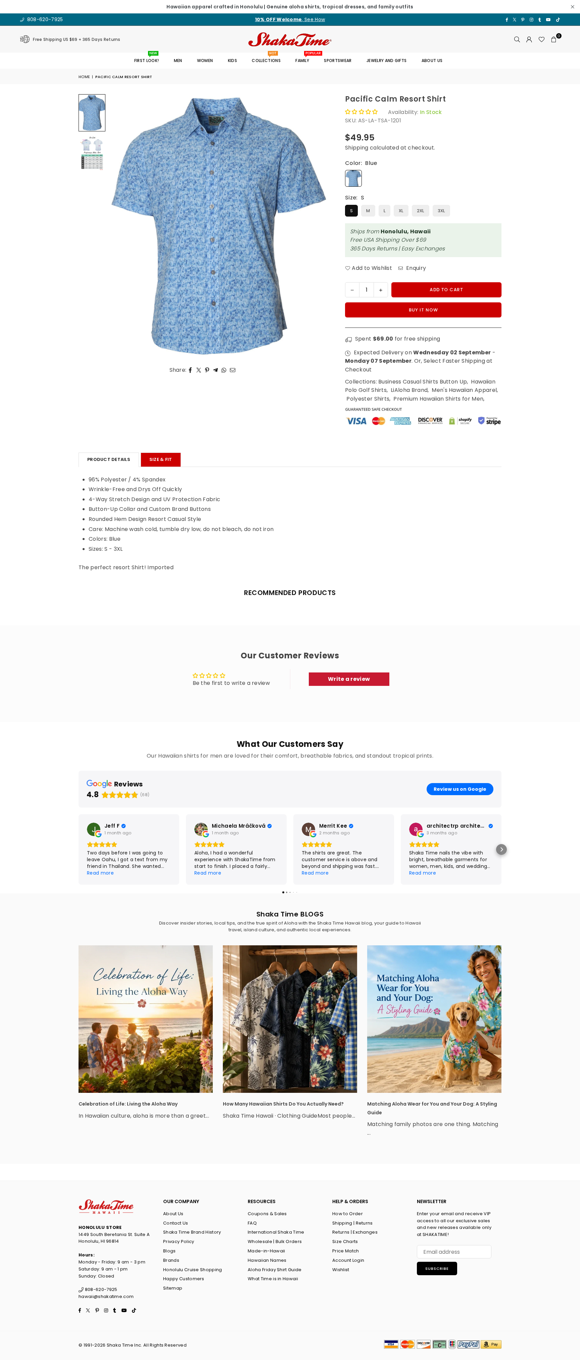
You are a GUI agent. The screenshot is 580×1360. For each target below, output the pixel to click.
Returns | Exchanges (355, 1232)
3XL (441, 211)
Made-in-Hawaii (266, 1251)
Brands (171, 1260)
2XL (420, 211)
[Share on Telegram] (215, 370)
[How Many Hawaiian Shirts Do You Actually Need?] (290, 1019)
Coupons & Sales (267, 1213)
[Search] (517, 39)
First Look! (146, 58)
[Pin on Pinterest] (207, 370)
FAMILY (304, 58)
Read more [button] (100, 873)
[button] (554, 39)
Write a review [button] (349, 679)
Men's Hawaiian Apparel (464, 390)
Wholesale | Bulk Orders (275, 1241)
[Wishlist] (541, 39)
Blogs (169, 1251)
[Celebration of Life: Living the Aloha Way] (146, 1019)
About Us (173, 1213)
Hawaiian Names (267, 1260)
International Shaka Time (276, 1232)
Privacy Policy (178, 1241)
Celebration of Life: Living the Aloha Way (128, 1104)
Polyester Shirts (367, 399)
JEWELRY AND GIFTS (386, 60)
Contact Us (175, 1223)
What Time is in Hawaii (273, 1279)
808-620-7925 (44, 19)
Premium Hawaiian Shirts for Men (438, 399)
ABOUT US (432, 60)
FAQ (252, 1223)
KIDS (232, 60)
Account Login (348, 1260)
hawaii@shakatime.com (106, 1296)
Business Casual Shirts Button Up (422, 382)
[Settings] (529, 39)
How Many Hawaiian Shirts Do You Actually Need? (283, 1104)
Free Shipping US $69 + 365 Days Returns (76, 39)
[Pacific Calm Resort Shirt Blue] (92, 113)
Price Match (345, 1251)
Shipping (357, 148)
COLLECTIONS (266, 58)
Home (84, 76)
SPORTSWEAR (337, 60)
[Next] (319, 226)
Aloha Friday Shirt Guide (275, 1269)
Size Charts (345, 1241)
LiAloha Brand (409, 390)
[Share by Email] (233, 370)
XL (401, 211)
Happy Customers (183, 1279)
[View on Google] (93, 829)
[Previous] (118, 226)
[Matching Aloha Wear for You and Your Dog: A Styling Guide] (434, 1019)
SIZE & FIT (160, 459)
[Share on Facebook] (190, 370)
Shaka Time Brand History (192, 1232)
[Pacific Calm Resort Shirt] (92, 153)
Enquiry (415, 268)
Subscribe (437, 1268)
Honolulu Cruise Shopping (192, 1269)
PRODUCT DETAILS (108, 459)
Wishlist (340, 1269)
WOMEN (205, 60)
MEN (178, 60)
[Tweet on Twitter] (198, 370)
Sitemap (172, 1288)
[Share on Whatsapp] (224, 370)
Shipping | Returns (352, 1223)
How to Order (347, 1213)
